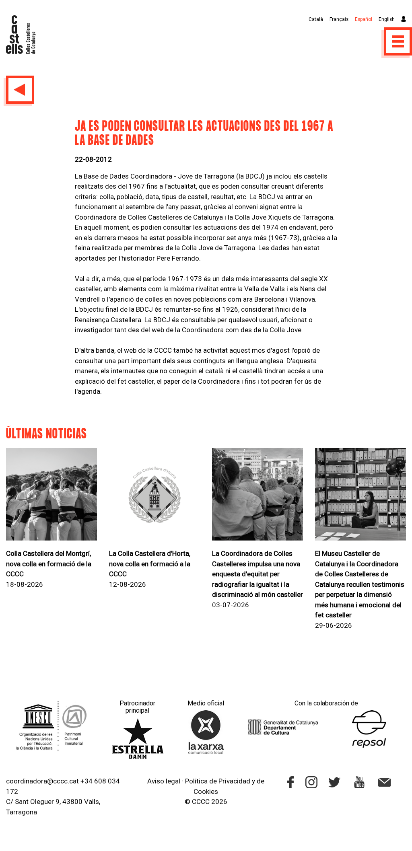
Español (363, 19)
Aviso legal (163, 781)
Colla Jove (285, 330)
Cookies (206, 791)
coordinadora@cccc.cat (42, 781)
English (387, 19)
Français (339, 19)
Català (316, 19)
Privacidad (234, 781)
